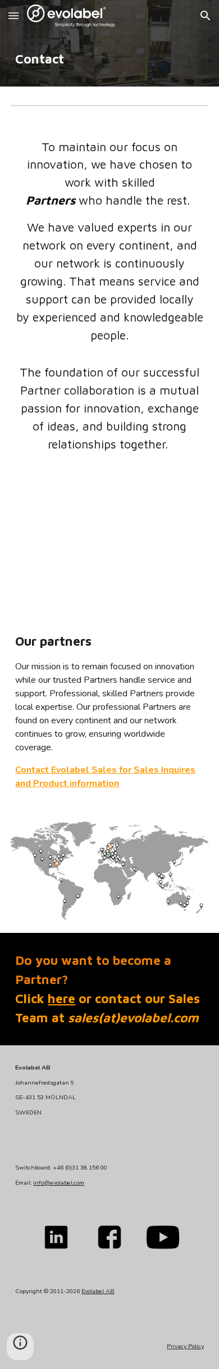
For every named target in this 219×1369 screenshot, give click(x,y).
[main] (109, 59)
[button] (13, 15)
